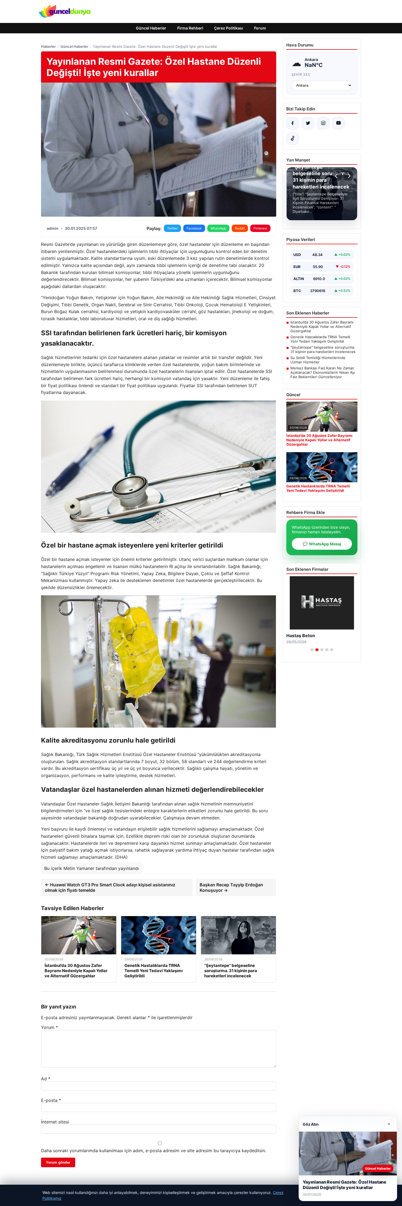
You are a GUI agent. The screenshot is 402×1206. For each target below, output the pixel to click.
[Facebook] (292, 123)
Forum (260, 28)
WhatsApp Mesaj (322, 544)
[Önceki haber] (337, 176)
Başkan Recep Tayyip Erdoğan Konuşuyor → (231, 887)
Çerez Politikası (228, 28)
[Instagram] (323, 123)
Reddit (240, 228)
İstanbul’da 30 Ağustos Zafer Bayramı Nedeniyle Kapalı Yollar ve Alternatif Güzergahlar (321, 326)
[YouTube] (338, 123)
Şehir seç (301, 74)
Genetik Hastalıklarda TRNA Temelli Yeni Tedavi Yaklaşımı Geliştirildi (320, 339)
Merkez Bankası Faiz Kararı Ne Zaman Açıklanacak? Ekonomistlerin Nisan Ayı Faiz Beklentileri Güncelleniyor (322, 372)
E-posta (51, 1100)
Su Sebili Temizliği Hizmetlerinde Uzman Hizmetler (317, 359)
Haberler (48, 46)
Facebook (194, 228)
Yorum (49, 1027)
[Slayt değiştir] (312, 649)
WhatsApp (218, 228)
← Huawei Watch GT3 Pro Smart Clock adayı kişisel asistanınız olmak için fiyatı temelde (110, 887)
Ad (45, 1078)
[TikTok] (292, 138)
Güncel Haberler (151, 28)
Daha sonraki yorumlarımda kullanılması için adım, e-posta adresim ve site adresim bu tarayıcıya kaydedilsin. (153, 1150)
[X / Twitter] (308, 123)
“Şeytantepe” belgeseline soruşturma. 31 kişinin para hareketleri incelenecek (323, 349)
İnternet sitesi (55, 1122)
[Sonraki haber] (348, 176)
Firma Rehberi (190, 28)
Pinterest (260, 228)
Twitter (172, 228)
